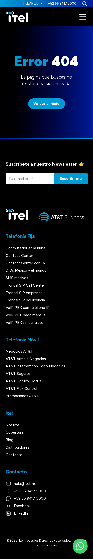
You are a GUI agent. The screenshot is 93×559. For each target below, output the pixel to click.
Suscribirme (71, 178)
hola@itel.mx (32, 3)
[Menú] (83, 17)
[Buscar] (85, 3)
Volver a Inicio (46, 103)
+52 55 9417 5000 (62, 3)
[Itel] (17, 16)
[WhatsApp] (80, 546)
